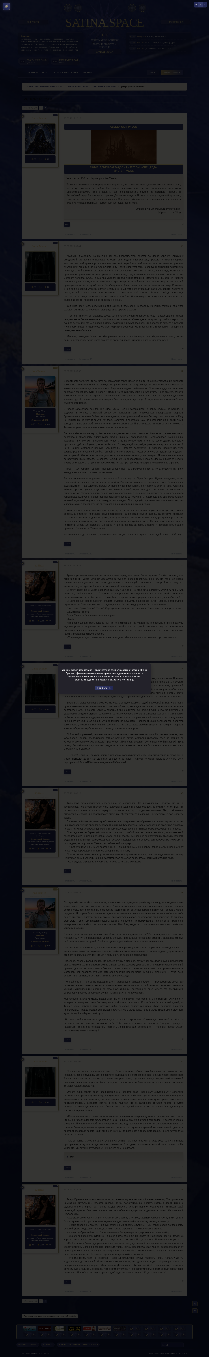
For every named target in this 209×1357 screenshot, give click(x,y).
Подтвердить (104, 688)
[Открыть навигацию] (6, 6)
